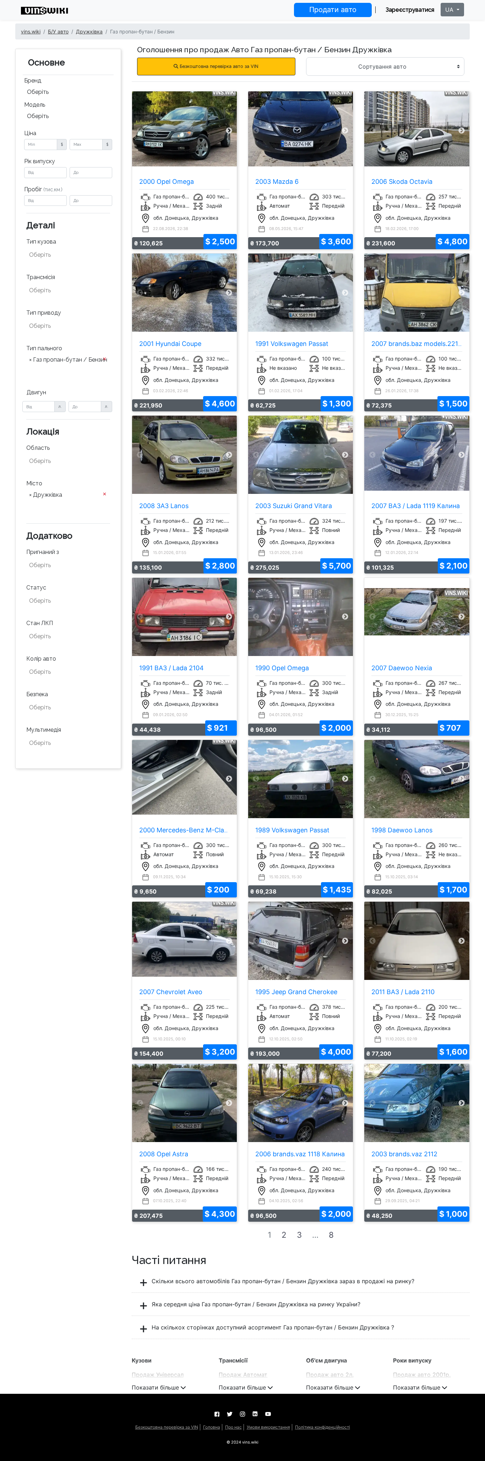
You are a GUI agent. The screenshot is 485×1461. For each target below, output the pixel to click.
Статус (36, 587)
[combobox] (68, 93)
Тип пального (44, 348)
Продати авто (332, 9)
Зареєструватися (410, 9)
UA (450, 9)
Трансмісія (40, 277)
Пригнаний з (42, 552)
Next (229, 130)
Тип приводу (43, 312)
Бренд (32, 80)
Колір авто (41, 658)
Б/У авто (58, 31)
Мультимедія (43, 729)
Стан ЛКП (39, 623)
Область (38, 447)
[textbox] (64, 255)
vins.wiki (30, 31)
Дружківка (89, 31)
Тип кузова (41, 241)
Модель (34, 104)
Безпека (37, 694)
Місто (34, 483)
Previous (140, 130)
